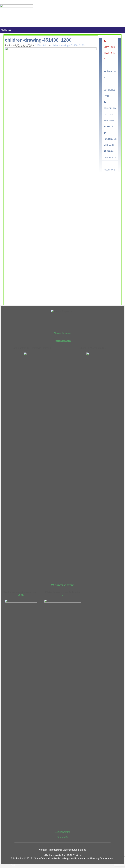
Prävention (110, 74)
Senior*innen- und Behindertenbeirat (110, 117)
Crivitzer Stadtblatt (110, 53)
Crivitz (13, 865)
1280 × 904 (41, 45)
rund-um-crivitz (110, 154)
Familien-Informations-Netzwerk (20, 592)
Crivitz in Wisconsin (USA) (93, 348)
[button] (4, 30)
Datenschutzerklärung (74, 850)
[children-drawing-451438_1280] (50, 79)
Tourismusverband (110, 142)
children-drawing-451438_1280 (67, 45)
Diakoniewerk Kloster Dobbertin (62, 592)
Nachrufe (109, 169)
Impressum (55, 850)
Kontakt (43, 850)
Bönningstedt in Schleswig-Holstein (31, 348)
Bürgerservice (109, 93)
